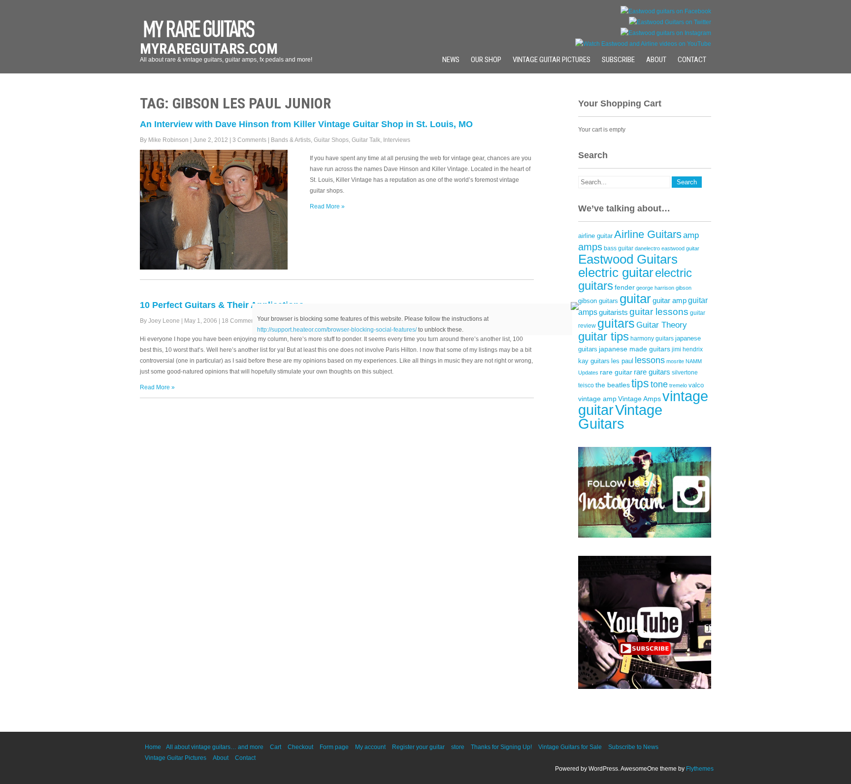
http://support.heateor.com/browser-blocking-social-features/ (337, 329)
